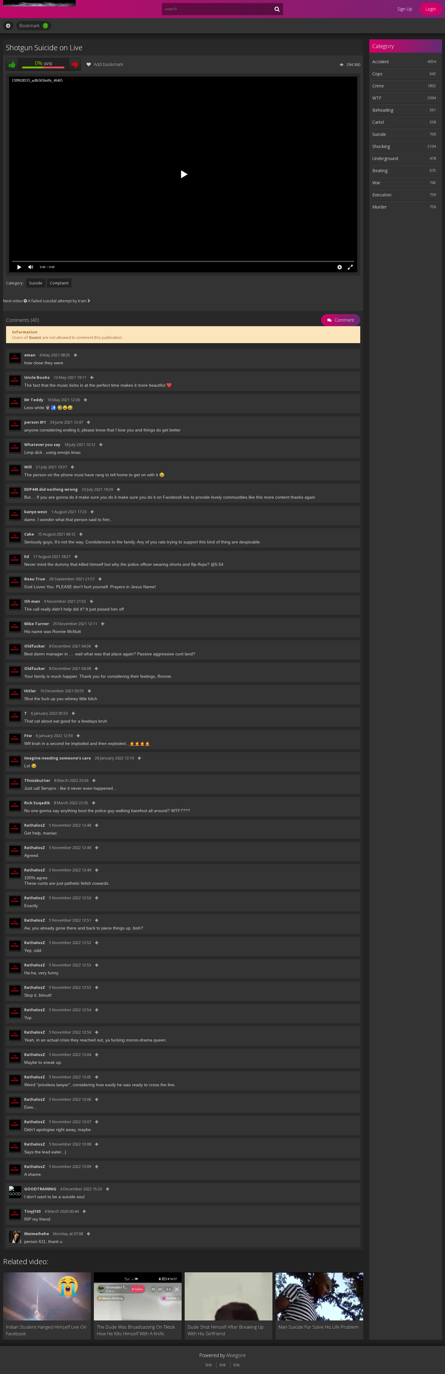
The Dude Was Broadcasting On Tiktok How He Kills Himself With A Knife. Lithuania (136, 1330)
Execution (381, 195)
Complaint (59, 283)
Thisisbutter (37, 780)
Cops (377, 74)
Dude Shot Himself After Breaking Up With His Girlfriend (226, 1330)
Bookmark (33, 25)
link (209, 1365)
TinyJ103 (32, 1211)
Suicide (35, 283)
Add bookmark (108, 64)
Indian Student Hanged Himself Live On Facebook (46, 1330)
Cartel (378, 122)
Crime (378, 86)
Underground (385, 158)
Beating (379, 170)
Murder (379, 207)
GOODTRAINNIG (40, 1189)
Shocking (381, 146)
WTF (376, 98)
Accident (380, 61)
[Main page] (39, 9)
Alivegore (236, 1355)
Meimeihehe (36, 1233)
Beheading (382, 110)
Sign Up (404, 9)
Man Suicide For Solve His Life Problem (318, 1327)
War (376, 182)
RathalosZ (34, 825)
